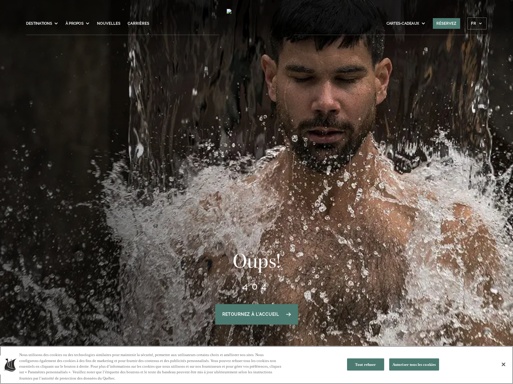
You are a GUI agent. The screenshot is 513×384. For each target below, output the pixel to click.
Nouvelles (109, 23)
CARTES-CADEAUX (403, 23)
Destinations (39, 23)
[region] (256, 365)
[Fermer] (503, 364)
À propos (74, 23)
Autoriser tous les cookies (414, 364)
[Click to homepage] (256, 26)
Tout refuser (365, 364)
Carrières (138, 23)
